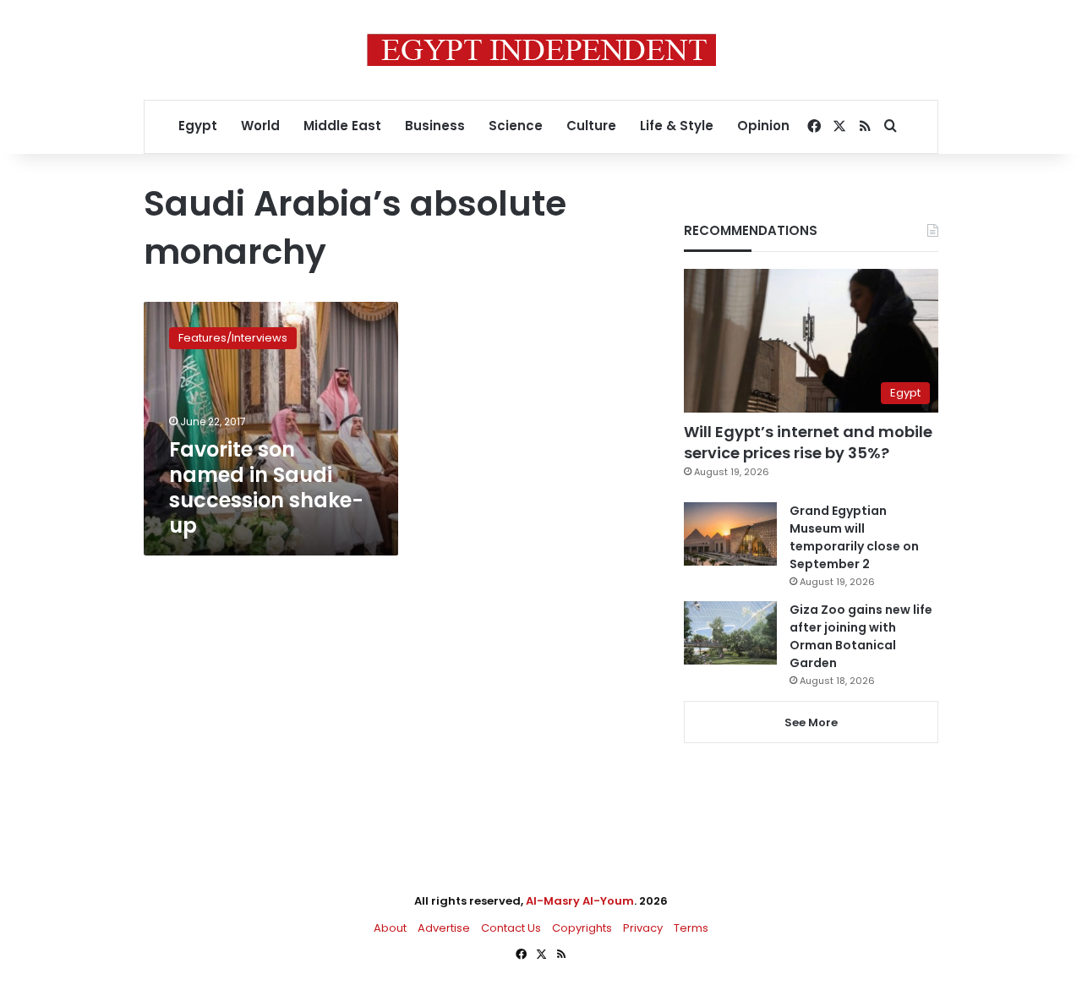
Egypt (197, 125)
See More (811, 722)
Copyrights (582, 928)
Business (435, 125)
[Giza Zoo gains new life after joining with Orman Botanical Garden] (730, 633)
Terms (691, 928)
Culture (591, 125)
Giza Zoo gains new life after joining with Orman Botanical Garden (861, 636)
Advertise (444, 928)
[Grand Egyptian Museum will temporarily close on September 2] (730, 534)
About (390, 928)
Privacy (643, 928)
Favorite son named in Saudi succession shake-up (266, 487)
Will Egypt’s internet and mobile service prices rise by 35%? (808, 442)
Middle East (342, 125)
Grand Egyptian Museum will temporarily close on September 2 (854, 537)
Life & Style (676, 125)
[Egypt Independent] (541, 50)
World (260, 125)
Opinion (763, 125)
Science (516, 125)
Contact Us (511, 928)
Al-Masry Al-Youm (580, 901)
